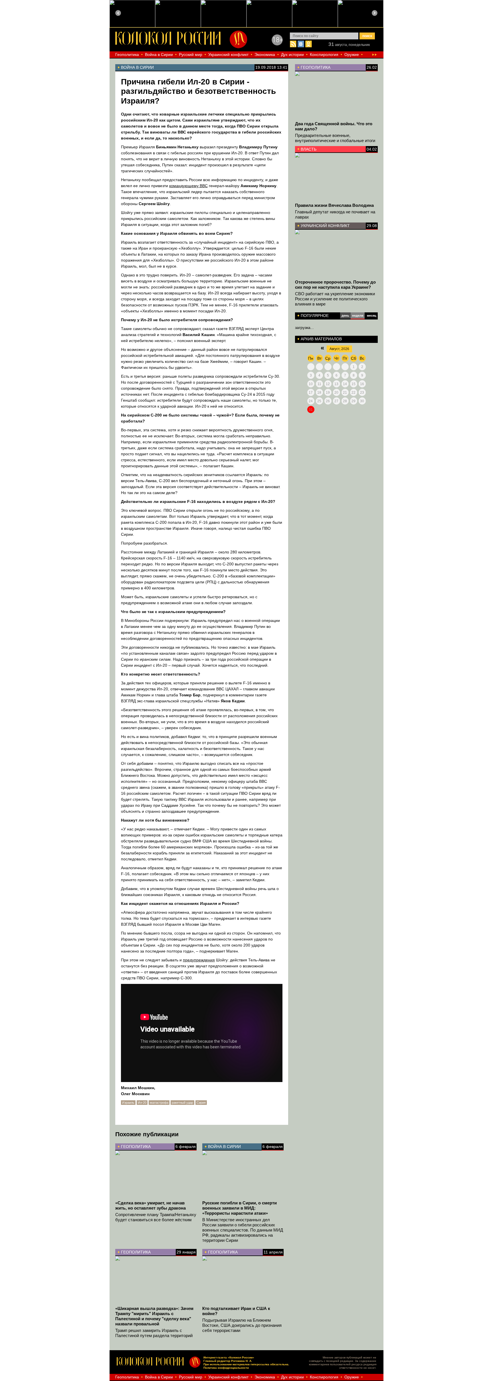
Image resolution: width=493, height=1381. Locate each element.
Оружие (351, 54)
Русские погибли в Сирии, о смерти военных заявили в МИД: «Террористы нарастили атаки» (239, 1208)
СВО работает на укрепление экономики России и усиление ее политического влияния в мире (335, 298)
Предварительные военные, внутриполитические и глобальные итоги (335, 138)
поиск (367, 36)
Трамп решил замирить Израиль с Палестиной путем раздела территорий (154, 1333)
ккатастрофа (159, 1102)
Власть (308, 149)
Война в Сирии (159, 54)
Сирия (201, 1102)
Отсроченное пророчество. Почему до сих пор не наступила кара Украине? (335, 285)
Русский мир (190, 54)
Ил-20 (142, 1102)
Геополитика (127, 54)
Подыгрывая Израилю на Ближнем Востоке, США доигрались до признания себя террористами (242, 1325)
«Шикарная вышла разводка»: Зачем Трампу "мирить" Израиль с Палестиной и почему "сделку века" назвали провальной (154, 1316)
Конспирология (324, 54)
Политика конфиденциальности (226, 1367)
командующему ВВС (188, 185)
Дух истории (292, 54)
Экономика (264, 54)
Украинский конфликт (228, 54)
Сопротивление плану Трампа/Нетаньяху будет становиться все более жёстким (155, 1217)
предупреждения (199, 960)
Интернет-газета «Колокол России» (228, 1357)
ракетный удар (182, 1102)
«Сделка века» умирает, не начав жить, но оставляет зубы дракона (150, 1205)
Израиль (128, 1102)
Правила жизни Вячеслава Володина (334, 205)
